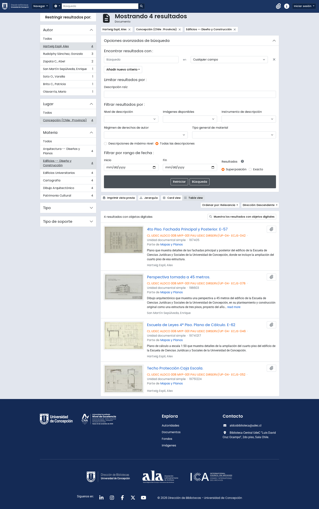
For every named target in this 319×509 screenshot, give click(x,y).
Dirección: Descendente (259, 205)
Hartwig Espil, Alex (68, 47)
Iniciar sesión (303, 6)
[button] (279, 6)
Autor (48, 29)
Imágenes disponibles (178, 112)
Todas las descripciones (177, 143)
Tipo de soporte (57, 221)
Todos (47, 39)
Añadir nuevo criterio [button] (122, 69)
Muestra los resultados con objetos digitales (244, 217)
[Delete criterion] (274, 59)
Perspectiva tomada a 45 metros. (178, 277)
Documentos (171, 432)
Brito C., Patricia (68, 85)
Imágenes (169, 445)
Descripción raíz (116, 87)
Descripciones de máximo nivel (130, 143)
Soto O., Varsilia (68, 77)
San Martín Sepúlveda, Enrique (68, 70)
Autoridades (170, 425)
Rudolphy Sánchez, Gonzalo (68, 55)
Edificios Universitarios (68, 174)
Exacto (258, 169)
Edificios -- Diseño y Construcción (68, 163)
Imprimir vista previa (121, 198)
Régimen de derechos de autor (126, 127)
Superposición (236, 169)
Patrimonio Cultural (68, 196)
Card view (174, 198)
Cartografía (68, 181)
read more (233, 307)
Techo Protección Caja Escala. (175, 368)
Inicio (107, 160)
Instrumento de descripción (242, 112)
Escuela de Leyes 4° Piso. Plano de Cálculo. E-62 (191, 325)
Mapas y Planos (171, 244)
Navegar (39, 6)
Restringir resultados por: (68, 17)
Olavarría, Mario (68, 92)
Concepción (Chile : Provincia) (68, 121)
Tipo (47, 207)
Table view (195, 198)
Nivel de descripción (118, 112)
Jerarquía (150, 198)
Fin (165, 160)
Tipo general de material (210, 127)
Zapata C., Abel (68, 62)
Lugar (48, 103)
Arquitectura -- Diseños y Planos (68, 151)
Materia (50, 132)
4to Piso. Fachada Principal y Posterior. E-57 (187, 229)
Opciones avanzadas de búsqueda (137, 40)
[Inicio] (17, 6)
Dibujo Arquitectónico (68, 189)
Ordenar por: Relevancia (219, 205)
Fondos (167, 439)
